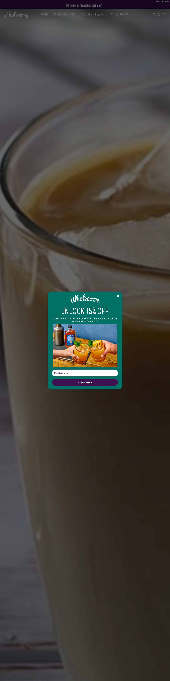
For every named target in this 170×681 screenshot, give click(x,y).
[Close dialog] (117, 295)
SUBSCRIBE (85, 382)
